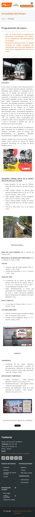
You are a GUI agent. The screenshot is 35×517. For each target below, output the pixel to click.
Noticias (6, 470)
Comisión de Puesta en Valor (9, 473)
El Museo (6, 467)
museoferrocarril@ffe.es (9, 453)
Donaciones (24, 482)
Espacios (23, 467)
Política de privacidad (9, 496)
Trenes (23, 470)
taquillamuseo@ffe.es (23, 453)
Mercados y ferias (26, 473)
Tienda (5, 476)
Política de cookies (9, 499)
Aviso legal (6, 493)
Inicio (3, 19)
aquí (10, 420)
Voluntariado (25, 479)
